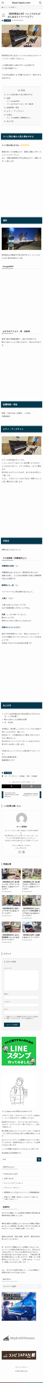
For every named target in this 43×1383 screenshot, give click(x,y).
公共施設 (22, 776)
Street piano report (11, 1174)
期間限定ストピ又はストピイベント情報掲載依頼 (21, 1192)
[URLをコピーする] (31, 786)
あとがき (10, 121)
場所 (8, 98)
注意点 (9, 115)
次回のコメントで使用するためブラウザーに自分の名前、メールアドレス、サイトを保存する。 (22, 1017)
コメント (7, 968)
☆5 (6, 776)
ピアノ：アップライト (15, 111)
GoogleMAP (15, 101)
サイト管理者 (21, 827)
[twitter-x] (19, 852)
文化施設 (34, 776)
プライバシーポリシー (12, 1188)
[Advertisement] (21, 187)
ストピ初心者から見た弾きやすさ (20, 94)
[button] (11, 786)
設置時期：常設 (13, 107)
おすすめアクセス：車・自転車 (22, 104)
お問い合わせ (9, 1178)
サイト (6, 1009)
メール (7, 1002)
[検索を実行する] (39, 1159)
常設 (28, 776)
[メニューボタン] (3, 3)
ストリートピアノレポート (13, 1183)
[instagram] (23, 852)
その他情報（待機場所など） (21, 118)
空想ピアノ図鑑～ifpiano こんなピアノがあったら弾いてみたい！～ (21, 1198)
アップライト (13, 776)
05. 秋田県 (7, 20)
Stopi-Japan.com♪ (21, 3)
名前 (6, 994)
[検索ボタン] (40, 3)
